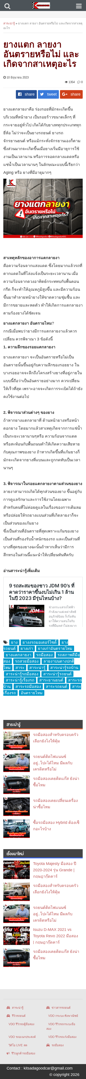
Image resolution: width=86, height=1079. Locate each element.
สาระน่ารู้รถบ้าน (64, 667)
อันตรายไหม (32, 693)
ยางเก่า (27, 648)
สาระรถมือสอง (28, 686)
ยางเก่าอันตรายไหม (55, 648)
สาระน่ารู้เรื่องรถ (20, 680)
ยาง (14, 642)
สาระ (19, 667)
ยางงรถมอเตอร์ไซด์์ (39, 642)
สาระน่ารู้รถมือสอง (22, 674)
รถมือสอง (44, 655)
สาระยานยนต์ (51, 680)
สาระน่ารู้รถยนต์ (57, 674)
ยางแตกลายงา (18, 655)
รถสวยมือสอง (27, 661)
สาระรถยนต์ (56, 686)
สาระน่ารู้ (9, 23)
